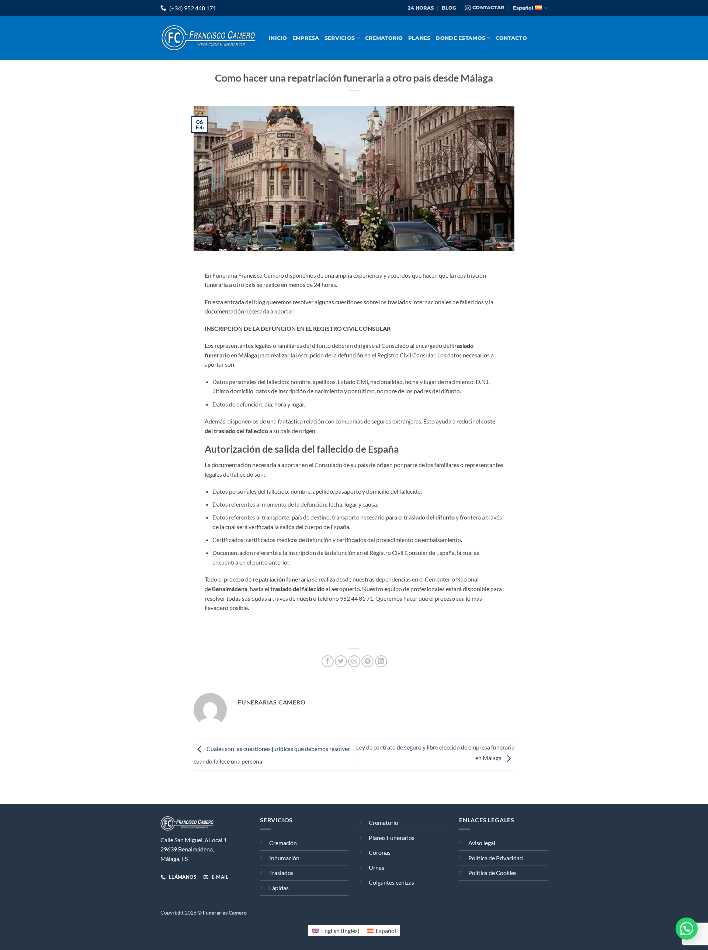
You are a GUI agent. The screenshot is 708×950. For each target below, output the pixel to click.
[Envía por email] (354, 661)
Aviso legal (481, 842)
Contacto (511, 38)
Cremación (283, 842)
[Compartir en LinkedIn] (381, 661)
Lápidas (279, 887)
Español (523, 8)
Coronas (380, 852)
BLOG (449, 8)
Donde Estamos (460, 38)
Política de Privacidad (495, 857)
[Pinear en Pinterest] (367, 661)
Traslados (281, 872)
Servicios (339, 38)
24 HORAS (421, 8)
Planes (419, 38)
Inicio (278, 38)
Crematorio (384, 38)
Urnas (376, 867)
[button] (687, 929)
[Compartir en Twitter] (341, 661)
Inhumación (284, 857)
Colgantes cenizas (391, 882)
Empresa (305, 38)
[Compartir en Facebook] (328, 661)
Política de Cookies (492, 872)
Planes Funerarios (391, 837)
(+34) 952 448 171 (192, 7)
